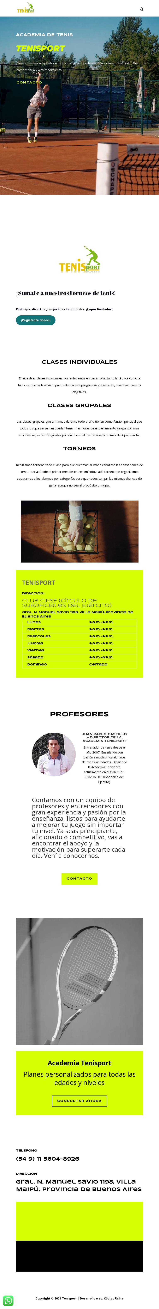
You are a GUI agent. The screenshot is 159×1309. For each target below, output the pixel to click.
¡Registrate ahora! (36, 320)
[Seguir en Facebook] (72, 1223)
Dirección (32, 593)
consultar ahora (79, 1101)
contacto (29, 82)
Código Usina (113, 1298)
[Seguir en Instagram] (84, 1223)
